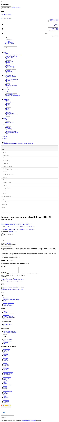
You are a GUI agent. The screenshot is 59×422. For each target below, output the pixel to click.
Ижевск (5, 356)
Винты (8, 84)
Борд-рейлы (9, 71)
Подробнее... (8, 243)
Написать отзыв (12, 244)
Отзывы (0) (8, 246)
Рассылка (5, 343)
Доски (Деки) (9, 57)
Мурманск (6, 370)
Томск (4, 394)
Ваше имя (3, 266)
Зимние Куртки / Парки (12, 132)
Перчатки (8, 107)
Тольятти (5, 393)
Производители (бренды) (9, 331)
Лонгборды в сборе (11, 76)
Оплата (56, 24)
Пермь (5, 383)
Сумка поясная (10, 113)
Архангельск (6, 349)
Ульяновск (6, 397)
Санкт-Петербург (7, 391)
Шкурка (8, 58)
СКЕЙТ (5, 142)
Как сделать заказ (7, 318)
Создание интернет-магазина (28, 420)
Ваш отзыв (3, 272)
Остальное (9, 97)
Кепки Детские (10, 102)
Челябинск (6, 401)
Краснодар (6, 364)
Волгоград (6, 352)
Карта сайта (6, 325)
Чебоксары (6, 400)
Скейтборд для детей (11, 56)
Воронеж (5, 354)
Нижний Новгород (8, 373)
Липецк (5, 366)
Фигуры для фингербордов (13, 95)
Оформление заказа (53, 31)
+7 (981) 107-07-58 (6, 18)
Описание (3, 246)
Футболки (8, 126)
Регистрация (55, 28)
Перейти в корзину (15, 7)
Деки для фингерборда (11, 94)
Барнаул (5, 351)
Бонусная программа (53, 27)
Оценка (2, 275)
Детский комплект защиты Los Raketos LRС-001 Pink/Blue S (18, 143)
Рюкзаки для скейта (11, 69)
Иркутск (5, 358)
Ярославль (6, 402)
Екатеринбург (6, 355)
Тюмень (5, 396)
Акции (5, 334)
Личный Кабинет (7, 339)
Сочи (4, 392)
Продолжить (4, 276)
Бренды (5, 301)
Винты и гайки (10, 64)
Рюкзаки (8, 112)
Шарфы (8, 105)
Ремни (7, 109)
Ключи (8, 65)
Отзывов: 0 (4, 244)
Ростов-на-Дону (7, 384)
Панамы (8, 103)
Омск (4, 379)
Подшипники (9, 61)
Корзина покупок (9, 42)
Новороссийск (7, 377)
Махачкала (6, 368)
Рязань (5, 386)
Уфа (4, 398)
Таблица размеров (7, 305)
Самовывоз (6, 315)
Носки (7, 108)
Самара (5, 387)
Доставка (56, 25)
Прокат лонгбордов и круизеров (11, 299)
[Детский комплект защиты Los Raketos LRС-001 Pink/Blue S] (16, 224)
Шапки (8, 104)
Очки (7, 111)
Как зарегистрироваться (9, 317)
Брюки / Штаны (10, 130)
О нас (4, 300)
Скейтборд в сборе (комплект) (13, 55)
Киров (5, 363)
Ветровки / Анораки (11, 131)
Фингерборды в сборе (11, 93)
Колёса (8, 62)
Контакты (5, 297)
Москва (5, 369)
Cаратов (5, 388)
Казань (5, 359)
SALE (7, 53)
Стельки (8, 121)
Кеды (7, 119)
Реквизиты (6, 304)
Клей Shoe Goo (10, 122)
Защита (8, 70)
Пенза (4, 382)
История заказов (7, 340)
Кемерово (5, 360)
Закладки (5, 342)
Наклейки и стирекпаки (12, 114)
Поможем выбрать (8, 316)
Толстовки (9, 128)
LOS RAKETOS (13, 231)
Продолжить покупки (5, 7)
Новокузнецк (6, 374)
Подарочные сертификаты (9, 332)
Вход (57, 29)
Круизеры (8, 78)
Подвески (8, 60)
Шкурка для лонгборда (12, 79)
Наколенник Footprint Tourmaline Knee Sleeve (12, 281)
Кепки (7, 100)
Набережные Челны (8, 372)
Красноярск (6, 365)
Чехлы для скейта (10, 67)
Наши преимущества (8, 303)
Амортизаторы (10, 66)
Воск (7, 73)
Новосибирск (6, 378)
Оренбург (5, 380)
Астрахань (6, 350)
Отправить (3, 417)
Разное (8, 116)
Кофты (8, 127)
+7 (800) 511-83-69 (54, 19)
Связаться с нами (7, 324)
